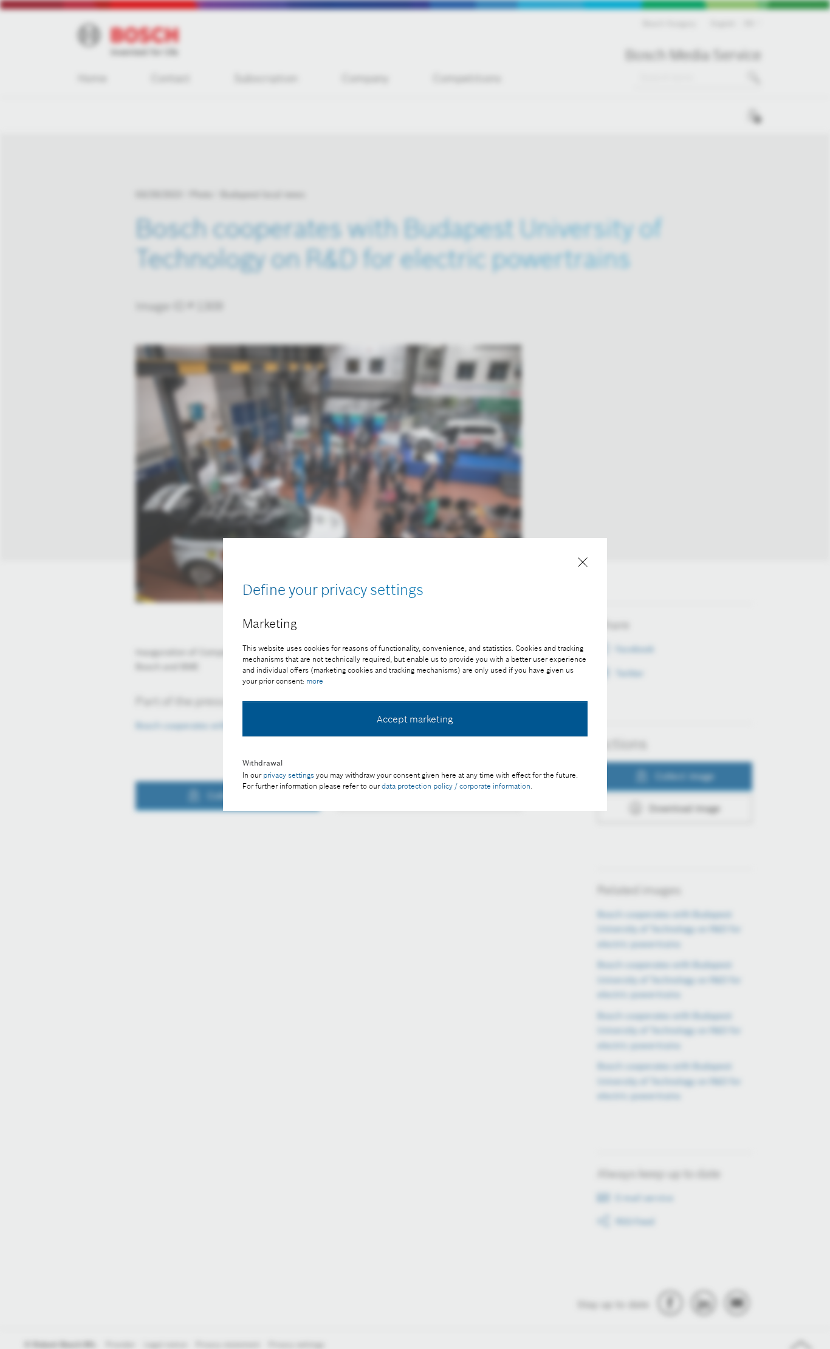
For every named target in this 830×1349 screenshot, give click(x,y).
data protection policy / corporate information (456, 785)
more (314, 680)
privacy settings (288, 775)
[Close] (582, 564)
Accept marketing (415, 719)
